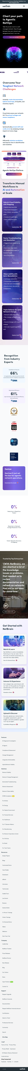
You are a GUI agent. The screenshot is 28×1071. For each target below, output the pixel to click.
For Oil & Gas (5, 838)
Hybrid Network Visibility (8, 764)
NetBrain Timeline (6, 948)
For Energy (5, 805)
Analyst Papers (6, 855)
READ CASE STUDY (9, 611)
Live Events (5, 898)
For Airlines (5, 800)
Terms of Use (4, 1044)
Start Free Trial (6, 936)
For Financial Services (7, 815)
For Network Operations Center (10, 833)
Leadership (5, 944)
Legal (3, 1042)
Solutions (4, 769)
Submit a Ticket (6, 1018)
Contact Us (5, 986)
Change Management (7, 755)
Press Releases (6, 953)
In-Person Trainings (7, 912)
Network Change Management (10, 777)
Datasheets (5, 874)
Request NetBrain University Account (11, 1008)
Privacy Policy (12, 1044)
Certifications (5, 1013)
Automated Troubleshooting (9, 781)
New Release (5, 963)
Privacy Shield (5, 1049)
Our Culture (5, 972)
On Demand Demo (7, 922)
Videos (4, 926)
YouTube (9, 1061)
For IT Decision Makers (8, 824)
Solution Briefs (5, 907)
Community (5, 1027)
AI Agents (4, 745)
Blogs (3, 860)
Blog (3, 967)
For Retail (4, 843)
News (3, 977)
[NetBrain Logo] (5, 6)
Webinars (4, 931)
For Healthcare (6, 819)
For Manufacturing (6, 829)
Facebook (3, 1061)
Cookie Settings (5, 1056)
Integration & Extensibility (8, 759)
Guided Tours (5, 893)
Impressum (12, 1049)
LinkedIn (16, 1061)
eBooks (4, 879)
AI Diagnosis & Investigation (9, 741)
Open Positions (7, 981)
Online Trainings (6, 917)
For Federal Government (8, 810)
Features (4, 737)
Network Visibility (6, 772)
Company (4, 940)
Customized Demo (6, 865)
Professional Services (7, 1022)
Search (4, 1032)
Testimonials (5, 889)
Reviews (4, 903)
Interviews (5, 884)
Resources (4, 852)
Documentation (6, 1003)
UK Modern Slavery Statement (9, 1053)
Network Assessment (7, 786)
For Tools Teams (6, 848)
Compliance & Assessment (8, 750)
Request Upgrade (6, 994)
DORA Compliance (8, 796)
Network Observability (8, 791)
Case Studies (5, 870)
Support (3, 990)
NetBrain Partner (6, 958)
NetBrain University (7, 999)
